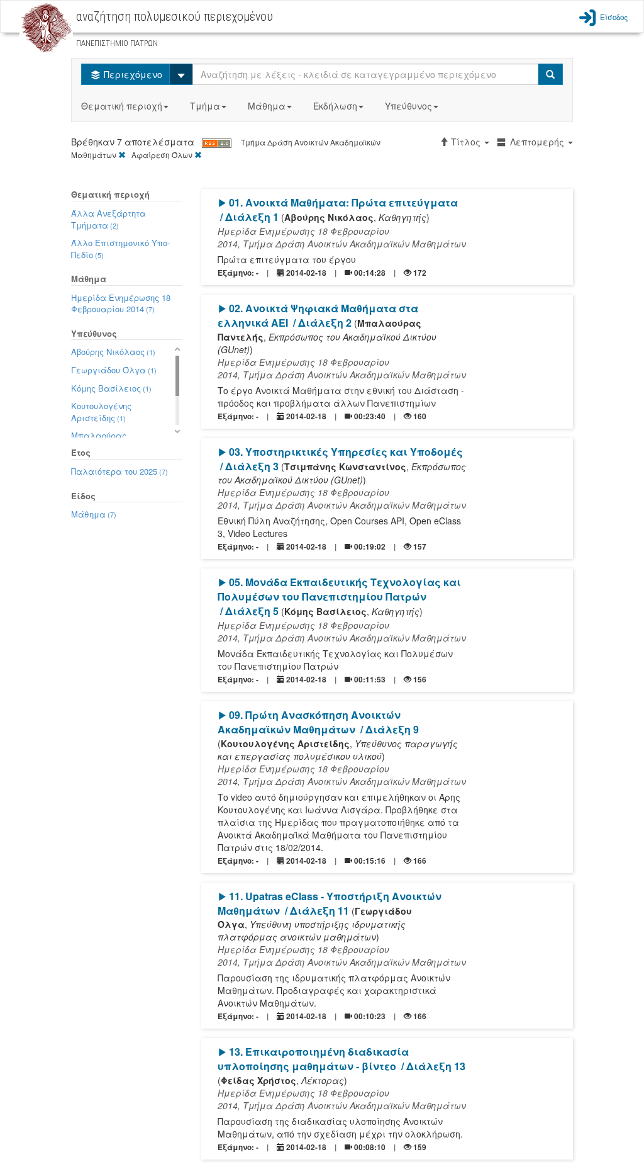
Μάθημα (267, 105)
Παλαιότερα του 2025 (119, 471)
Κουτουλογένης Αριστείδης (101, 412)
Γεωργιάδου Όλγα (114, 370)
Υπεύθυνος (408, 105)
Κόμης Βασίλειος (111, 388)
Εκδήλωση (335, 105)
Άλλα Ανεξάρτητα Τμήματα (108, 219)
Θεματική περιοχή (121, 105)
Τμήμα (205, 105)
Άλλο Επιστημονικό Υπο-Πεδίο (120, 249)
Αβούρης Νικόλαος (113, 352)
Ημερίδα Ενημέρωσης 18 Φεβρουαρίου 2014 (120, 303)
